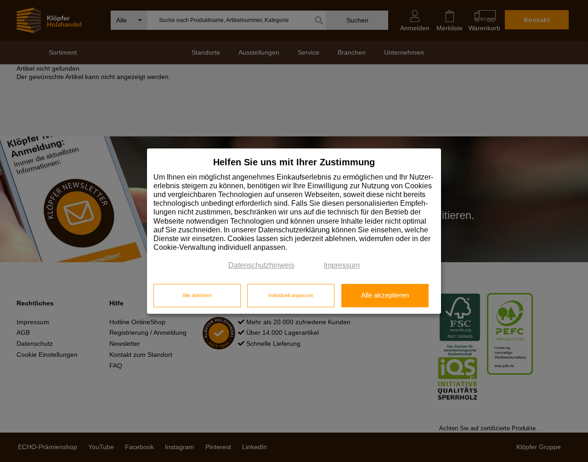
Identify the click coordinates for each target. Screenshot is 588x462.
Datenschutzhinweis (261, 266)
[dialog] (294, 231)
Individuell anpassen (290, 295)
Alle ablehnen (197, 295)
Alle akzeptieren (385, 295)
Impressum (342, 266)
